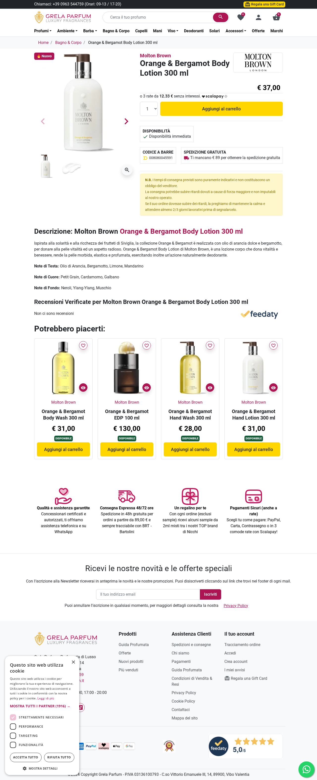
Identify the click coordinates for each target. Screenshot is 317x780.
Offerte (125, 653)
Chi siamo (180, 653)
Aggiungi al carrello (221, 108)
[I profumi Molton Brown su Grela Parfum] (258, 62)
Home (43, 42)
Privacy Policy (236, 605)
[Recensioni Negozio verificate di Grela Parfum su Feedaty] (246, 746)
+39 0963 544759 (68, 4)
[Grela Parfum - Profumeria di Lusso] (65, 638)
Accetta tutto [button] (25, 757)
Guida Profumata (134, 644)
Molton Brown (155, 56)
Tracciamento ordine (242, 644)
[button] (276, 17)
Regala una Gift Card (267, 4)
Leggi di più (45, 698)
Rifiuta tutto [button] (59, 757)
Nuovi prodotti (131, 661)
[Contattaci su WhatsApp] (306, 769)
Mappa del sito (185, 718)
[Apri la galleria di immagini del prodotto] (127, 169)
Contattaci (181, 709)
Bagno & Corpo (68, 42)
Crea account (235, 661)
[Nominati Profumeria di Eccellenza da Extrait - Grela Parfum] (169, 746)
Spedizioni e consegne (191, 644)
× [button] (73, 662)
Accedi (230, 653)
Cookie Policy (183, 701)
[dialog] (42, 715)
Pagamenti (181, 661)
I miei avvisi (234, 670)
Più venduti (128, 670)
